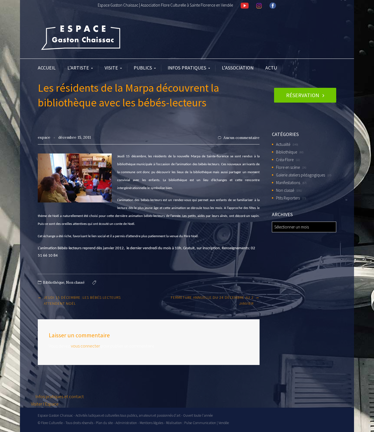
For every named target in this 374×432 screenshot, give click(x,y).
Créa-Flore (285, 159)
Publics (143, 68)
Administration (126, 423)
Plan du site (104, 423)
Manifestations (288, 182)
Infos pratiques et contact (59, 396)
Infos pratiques (187, 68)
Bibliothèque (53, 282)
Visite (111, 68)
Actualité (283, 144)
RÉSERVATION (302, 95)
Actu (271, 68)
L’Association (238, 68)
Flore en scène (288, 167)
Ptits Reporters (288, 198)
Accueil (47, 68)
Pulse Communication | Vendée (206, 423)
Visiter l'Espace (45, 404)
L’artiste (78, 68)
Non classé (75, 282)
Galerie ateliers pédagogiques (300, 175)
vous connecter (85, 346)
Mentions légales (151, 423)
